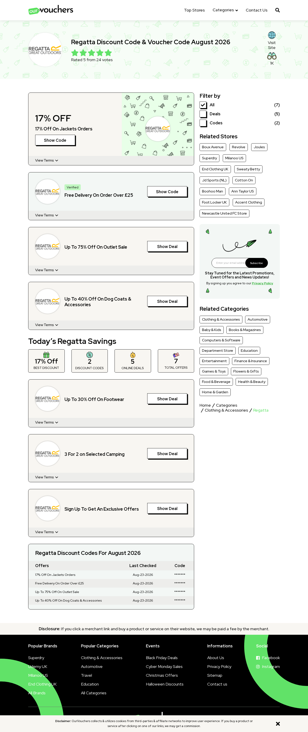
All (212, 104)
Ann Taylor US (242, 191)
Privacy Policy (262, 283)
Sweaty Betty (248, 169)
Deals (215, 113)
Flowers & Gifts (246, 371)
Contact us (217, 684)
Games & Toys (214, 371)
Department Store (217, 350)
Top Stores (194, 10)
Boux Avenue (213, 147)
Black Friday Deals (162, 657)
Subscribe (256, 263)
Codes (216, 122)
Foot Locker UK (214, 202)
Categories (224, 10)
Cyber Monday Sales (164, 666)
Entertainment (214, 361)
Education (249, 350)
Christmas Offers (162, 675)
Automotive (258, 319)
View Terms (45, 160)
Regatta (261, 410)
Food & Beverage (216, 381)
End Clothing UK (215, 169)
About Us (215, 657)
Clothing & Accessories (221, 319)
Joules (259, 147)
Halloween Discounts (165, 684)
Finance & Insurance (250, 361)
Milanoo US (234, 158)
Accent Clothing (248, 202)
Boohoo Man (212, 191)
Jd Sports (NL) (214, 180)
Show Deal (167, 246)
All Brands (37, 692)
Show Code (55, 140)
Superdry (209, 158)
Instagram (271, 666)
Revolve (238, 147)
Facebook (271, 657)
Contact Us (256, 10)
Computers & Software (221, 340)
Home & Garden (215, 392)
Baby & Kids (211, 329)
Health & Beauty (251, 381)
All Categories (93, 692)
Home (205, 405)
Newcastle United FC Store (224, 213)
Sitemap (214, 675)
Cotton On (244, 180)
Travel (86, 675)
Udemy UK (37, 666)
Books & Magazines (245, 329)
